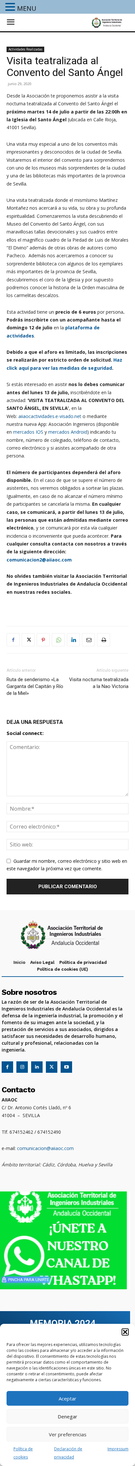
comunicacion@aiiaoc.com (45, 1148)
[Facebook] (13, 639)
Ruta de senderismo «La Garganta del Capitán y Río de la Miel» (35, 686)
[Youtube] (66, 1067)
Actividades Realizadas (25, 49)
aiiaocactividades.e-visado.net (49, 416)
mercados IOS (28, 432)
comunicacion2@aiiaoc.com (39, 560)
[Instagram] (22, 1067)
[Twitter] (28, 639)
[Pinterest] (43, 639)
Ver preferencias (68, 1434)
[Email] (88, 639)
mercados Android (67, 432)
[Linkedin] (73, 639)
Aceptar (67, 1398)
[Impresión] (103, 639)
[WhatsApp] (58, 639)
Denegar (67, 1416)
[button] (125, 1332)
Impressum (117, 1449)
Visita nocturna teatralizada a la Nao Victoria (98, 683)
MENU (26, 8)
